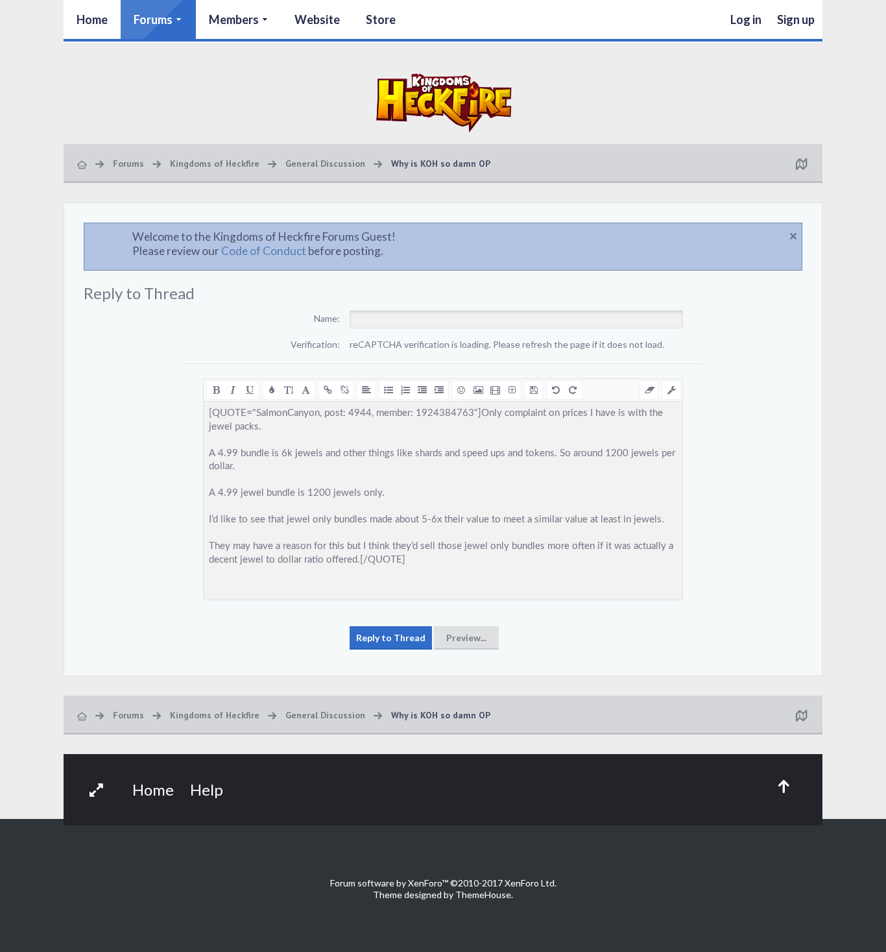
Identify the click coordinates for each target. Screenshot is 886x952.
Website (317, 19)
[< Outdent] (422, 390)
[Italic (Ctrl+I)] (233, 390)
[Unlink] (344, 390)
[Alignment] (366, 390)
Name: (327, 318)
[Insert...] (512, 390)
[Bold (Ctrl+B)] (216, 390)
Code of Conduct (263, 251)
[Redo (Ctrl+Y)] (573, 390)
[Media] (495, 390)
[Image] (478, 390)
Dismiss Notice (793, 236)
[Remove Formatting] (649, 390)
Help (206, 789)
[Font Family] (305, 390)
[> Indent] (439, 390)
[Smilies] (461, 390)
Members (234, 19)
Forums (153, 19)
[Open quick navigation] (801, 164)
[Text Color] (272, 390)
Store (381, 19)
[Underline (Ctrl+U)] (249, 390)
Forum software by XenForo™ (443, 882)
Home (92, 19)
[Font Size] (288, 390)
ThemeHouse (483, 894)
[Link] (327, 390)
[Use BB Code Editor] (671, 390)
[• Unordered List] (388, 390)
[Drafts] (534, 390)
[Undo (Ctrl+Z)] (556, 390)
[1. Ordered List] (405, 390)
